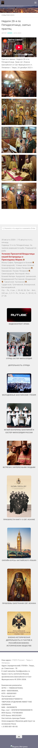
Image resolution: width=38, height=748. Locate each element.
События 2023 (8, 15)
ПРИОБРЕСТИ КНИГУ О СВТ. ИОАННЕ (19, 520)
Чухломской (20, 282)
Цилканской (31, 276)
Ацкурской (20, 276)
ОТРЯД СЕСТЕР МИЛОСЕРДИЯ (19, 358)
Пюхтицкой (19, 274)
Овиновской (7, 271)
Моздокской (30, 279)
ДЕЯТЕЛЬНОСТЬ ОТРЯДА (19, 365)
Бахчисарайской (8, 287)
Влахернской (29, 285)
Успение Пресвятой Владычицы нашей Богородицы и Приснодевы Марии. (18, 256)
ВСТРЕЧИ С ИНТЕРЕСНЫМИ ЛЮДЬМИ (19, 467)
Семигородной (8, 274)
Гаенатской (9, 282)
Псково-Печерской (20, 271)
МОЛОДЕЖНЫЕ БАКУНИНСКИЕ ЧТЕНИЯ (19, 395)
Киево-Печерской (23, 268)
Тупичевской (17, 285)
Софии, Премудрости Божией (19, 263)
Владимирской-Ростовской (13, 279)
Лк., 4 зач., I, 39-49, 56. (16, 290)
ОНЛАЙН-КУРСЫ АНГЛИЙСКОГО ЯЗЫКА (19, 560)
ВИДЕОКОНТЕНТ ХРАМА (19, 324)
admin (9, 33)
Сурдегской (6, 285)
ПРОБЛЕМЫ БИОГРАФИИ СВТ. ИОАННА (19, 603)
